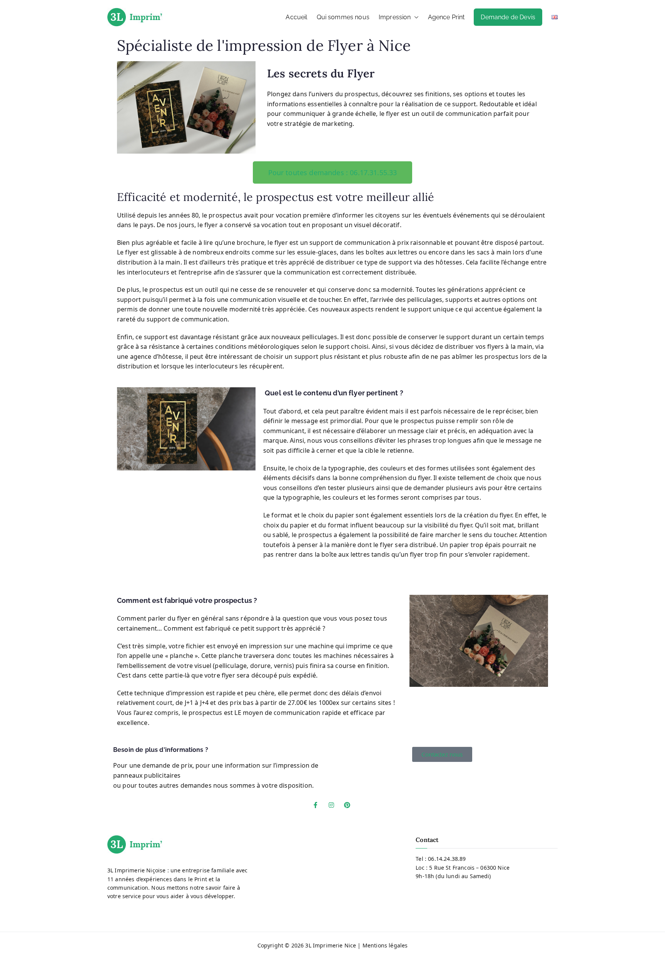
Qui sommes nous (343, 17)
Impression (395, 17)
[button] (415, 17)
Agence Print (446, 17)
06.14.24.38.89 (447, 858)
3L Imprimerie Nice (330, 945)
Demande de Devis (508, 17)
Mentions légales (385, 945)
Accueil (296, 17)
